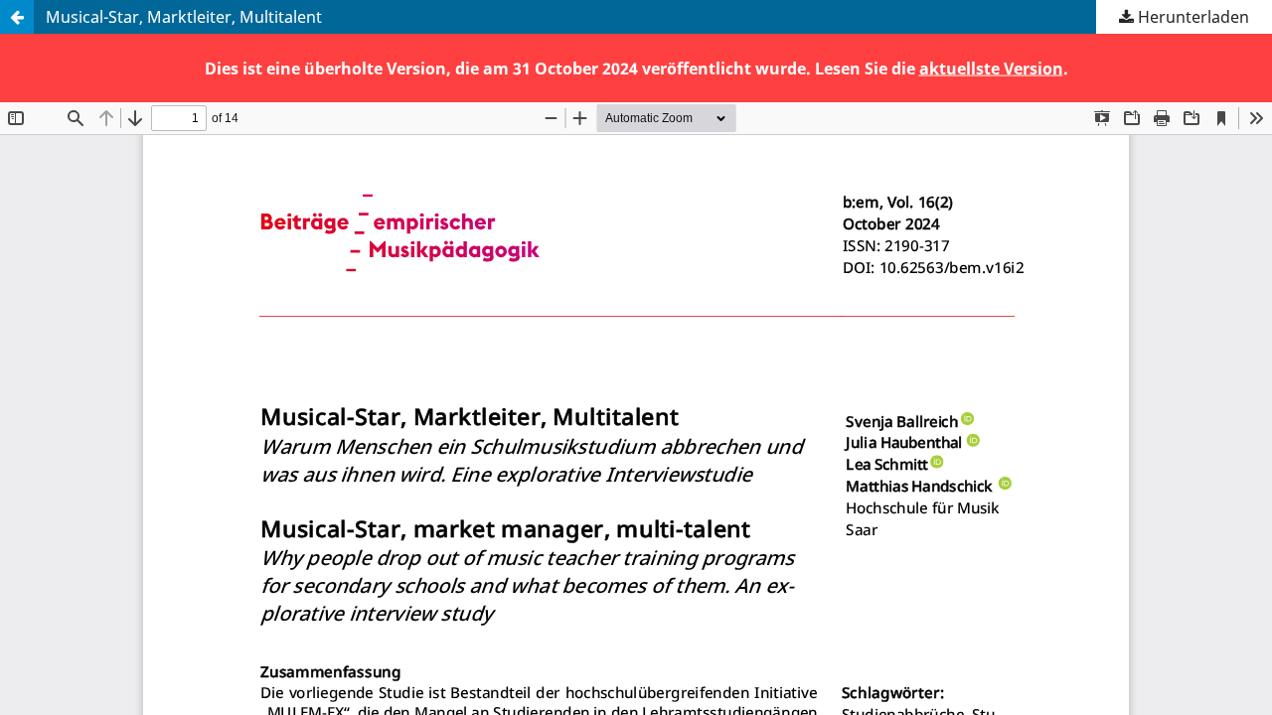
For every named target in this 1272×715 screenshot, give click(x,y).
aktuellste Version (991, 67)
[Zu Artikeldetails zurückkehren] (17, 17)
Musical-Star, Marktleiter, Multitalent (184, 17)
